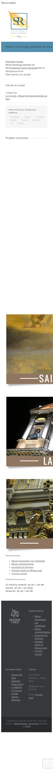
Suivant (19, 61)
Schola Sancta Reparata (15, 697)
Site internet (33, 724)
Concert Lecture (19, 573)
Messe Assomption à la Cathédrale (28, 561)
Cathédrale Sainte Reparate (23, 68)
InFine (28, 726)
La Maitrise (16, 687)
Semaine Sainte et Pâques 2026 (26, 570)
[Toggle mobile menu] (35, 9)
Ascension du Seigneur (22, 567)
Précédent (11, 61)
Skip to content (8, 2)
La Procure (16, 690)
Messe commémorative (22, 564)
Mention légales (20, 724)
